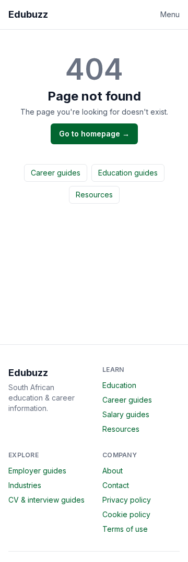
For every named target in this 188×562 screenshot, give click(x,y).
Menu (170, 14)
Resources (94, 194)
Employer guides (37, 470)
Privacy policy (126, 499)
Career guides (55, 172)
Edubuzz (28, 14)
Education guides (128, 172)
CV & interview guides (46, 499)
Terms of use (125, 528)
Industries (24, 485)
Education (119, 385)
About (112, 470)
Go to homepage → (94, 133)
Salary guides (125, 414)
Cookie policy (126, 514)
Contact (115, 485)
